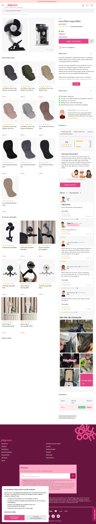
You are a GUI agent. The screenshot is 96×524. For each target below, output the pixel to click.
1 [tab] (27, 54)
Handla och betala (50, 449)
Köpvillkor (4, 446)
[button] (2, 5)
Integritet (48, 452)
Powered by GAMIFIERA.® (66, 388)
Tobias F (69, 223)
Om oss (3, 460)
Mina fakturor (5, 449)
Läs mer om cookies (10, 512)
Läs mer (76, 84)
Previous (3, 35)
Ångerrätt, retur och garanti (53, 443)
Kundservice (4, 443)
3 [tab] (31, 54)
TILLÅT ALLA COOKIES (14, 517)
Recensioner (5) (66, 132)
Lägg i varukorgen (73, 41)
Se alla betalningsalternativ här (68, 416)
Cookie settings (5, 455)
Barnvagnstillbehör (14, 14)
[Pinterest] (58, 516)
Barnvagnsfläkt (24, 14)
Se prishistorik (63, 37)
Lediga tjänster (50, 457)
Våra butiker (49, 455)
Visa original (64, 211)
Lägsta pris (82, 407)
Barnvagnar (5, 14)
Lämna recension (70, 185)
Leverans (48, 446)
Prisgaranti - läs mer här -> (68, 100)
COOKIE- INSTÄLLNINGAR (36, 517)
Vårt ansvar (4, 457)
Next (53, 35)
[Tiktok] (53, 516)
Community (91, 132)
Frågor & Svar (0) (79, 132)
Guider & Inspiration (6, 452)
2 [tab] (29, 54)
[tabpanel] (15, 35)
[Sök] (3, 10)
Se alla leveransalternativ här (67, 418)
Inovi (60, 18)
